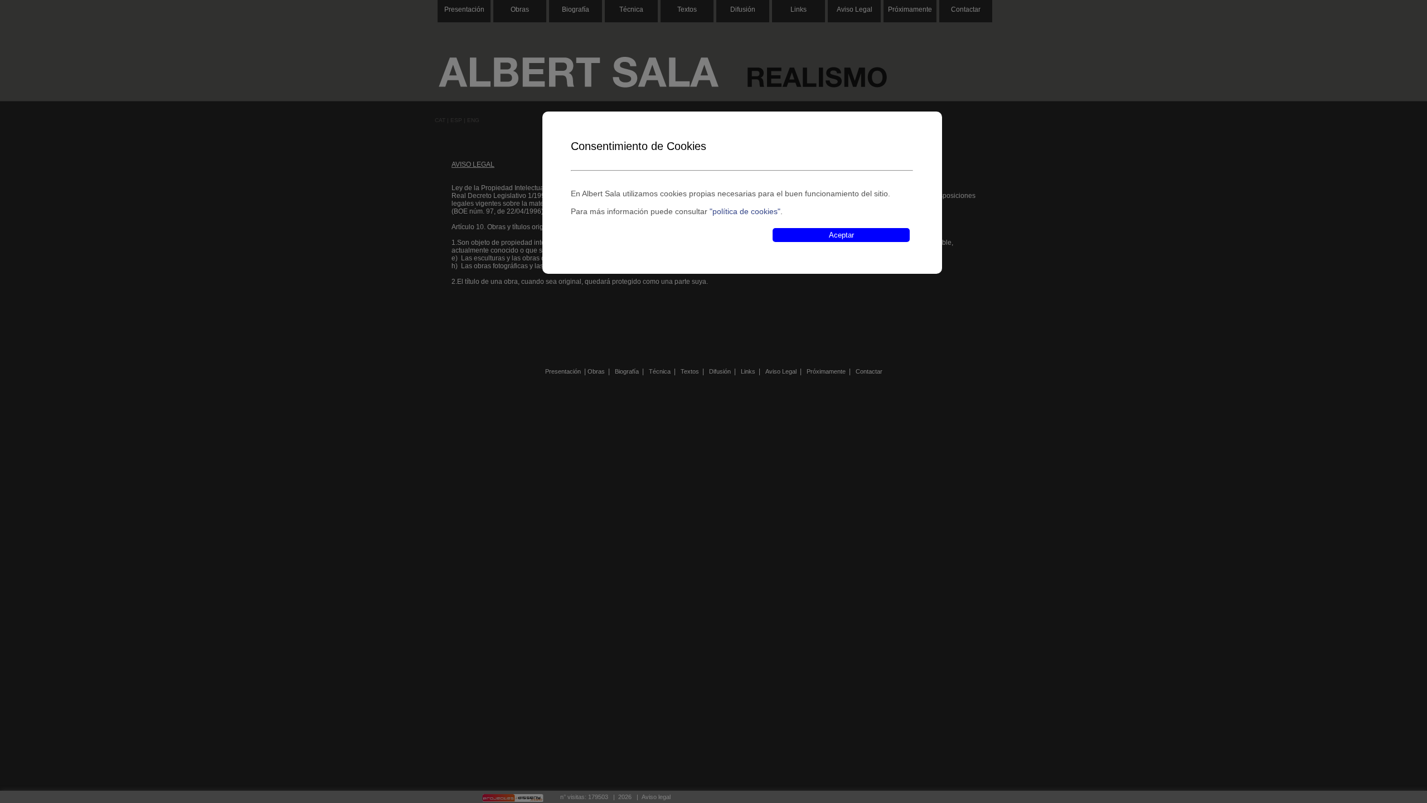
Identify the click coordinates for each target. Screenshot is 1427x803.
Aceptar (841, 235)
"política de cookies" (745, 211)
